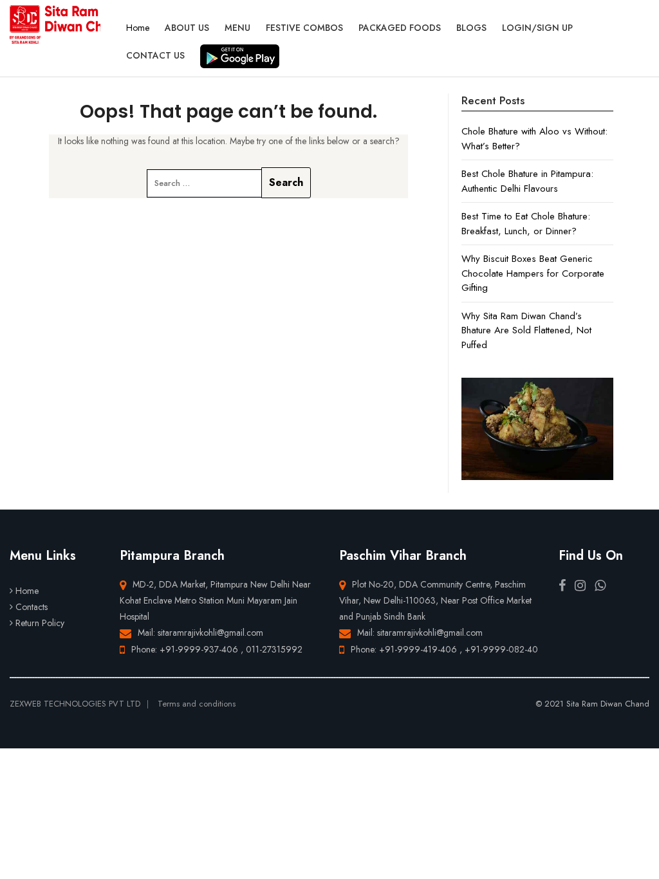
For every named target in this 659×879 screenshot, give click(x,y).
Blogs (471, 27)
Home (137, 27)
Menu (237, 27)
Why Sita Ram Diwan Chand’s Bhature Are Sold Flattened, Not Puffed (526, 330)
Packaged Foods (399, 27)
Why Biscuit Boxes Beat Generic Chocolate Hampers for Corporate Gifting (532, 273)
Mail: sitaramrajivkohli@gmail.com (200, 632)
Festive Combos (304, 27)
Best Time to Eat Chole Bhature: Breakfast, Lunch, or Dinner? (525, 223)
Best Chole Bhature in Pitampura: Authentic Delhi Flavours (527, 181)
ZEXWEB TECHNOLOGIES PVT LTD (75, 704)
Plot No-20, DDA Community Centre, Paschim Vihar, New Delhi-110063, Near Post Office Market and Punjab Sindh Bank (435, 600)
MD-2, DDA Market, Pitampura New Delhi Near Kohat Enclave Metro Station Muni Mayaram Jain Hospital (215, 600)
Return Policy (39, 622)
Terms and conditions (197, 704)
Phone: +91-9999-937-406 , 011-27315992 (216, 649)
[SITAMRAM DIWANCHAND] (55, 24)
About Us (187, 27)
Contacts (31, 606)
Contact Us (155, 55)
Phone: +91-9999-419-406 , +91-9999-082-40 (444, 649)
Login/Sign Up (537, 27)
